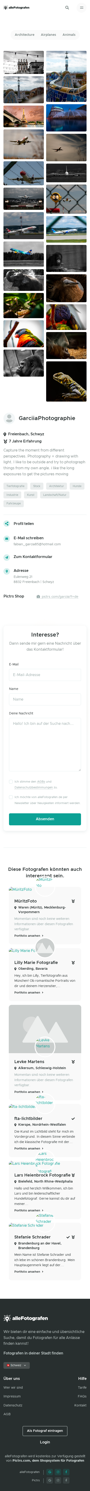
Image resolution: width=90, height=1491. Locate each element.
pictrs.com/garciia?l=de (59, 596)
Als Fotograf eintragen (45, 1431)
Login (45, 1442)
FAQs (82, 1396)
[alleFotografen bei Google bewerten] (49, 1472)
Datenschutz (12, 1405)
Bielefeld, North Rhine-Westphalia (45, 1181)
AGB (7, 1414)
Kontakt (80, 1405)
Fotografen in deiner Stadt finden (33, 1353)
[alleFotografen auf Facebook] (66, 1472)
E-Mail (13, 664)
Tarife (82, 1387)
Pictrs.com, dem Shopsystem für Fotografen (48, 1460)
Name (13, 689)
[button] (67, 7)
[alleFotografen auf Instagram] (58, 1472)
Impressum (12, 1396)
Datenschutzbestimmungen (34, 787)
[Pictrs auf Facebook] (66, 1480)
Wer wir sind (13, 1387)
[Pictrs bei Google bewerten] (49, 1480)
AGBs (41, 781)
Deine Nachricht (21, 713)
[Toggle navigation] (82, 8)
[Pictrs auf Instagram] (58, 1480)
